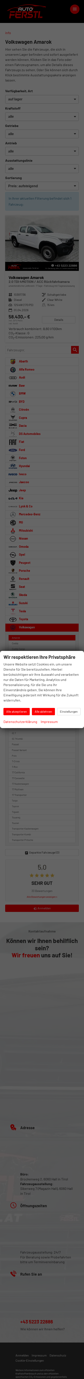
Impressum (49, 722)
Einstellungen (69, 711)
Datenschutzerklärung (20, 722)
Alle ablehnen (43, 711)
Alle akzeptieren (16, 711)
